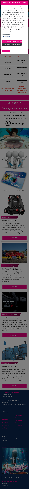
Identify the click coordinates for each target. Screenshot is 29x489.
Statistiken (6, 36)
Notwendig (6, 34)
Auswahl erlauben (17, 41)
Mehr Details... (6, 51)
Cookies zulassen (7, 41)
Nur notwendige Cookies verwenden (12, 44)
